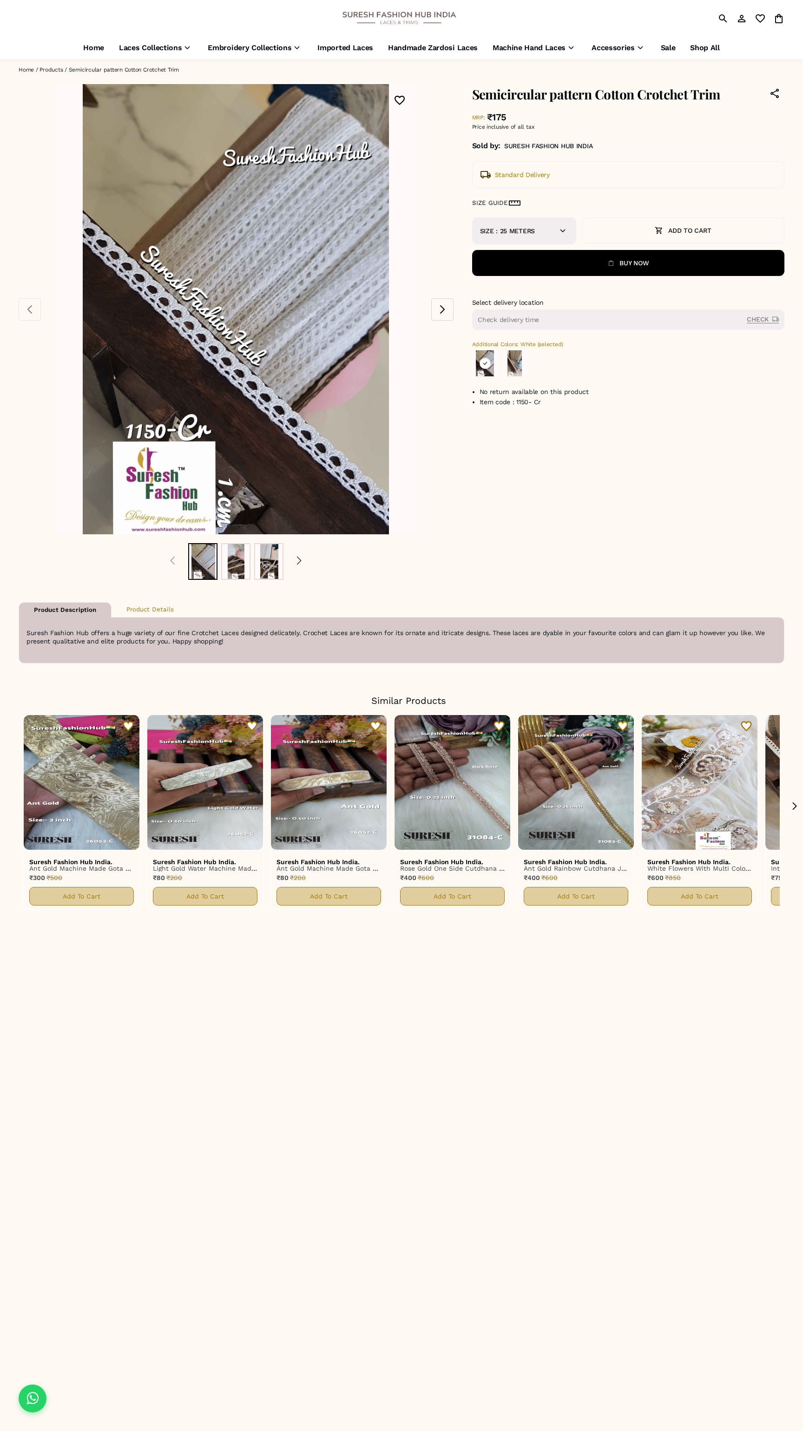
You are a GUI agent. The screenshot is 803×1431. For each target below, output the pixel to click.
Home (26, 69)
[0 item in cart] (778, 18)
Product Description (65, 609)
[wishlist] (760, 18)
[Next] (299, 561)
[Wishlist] (400, 101)
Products (51, 69)
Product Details (150, 609)
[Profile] (741, 18)
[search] (723, 18)
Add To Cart (81, 896)
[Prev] (172, 561)
